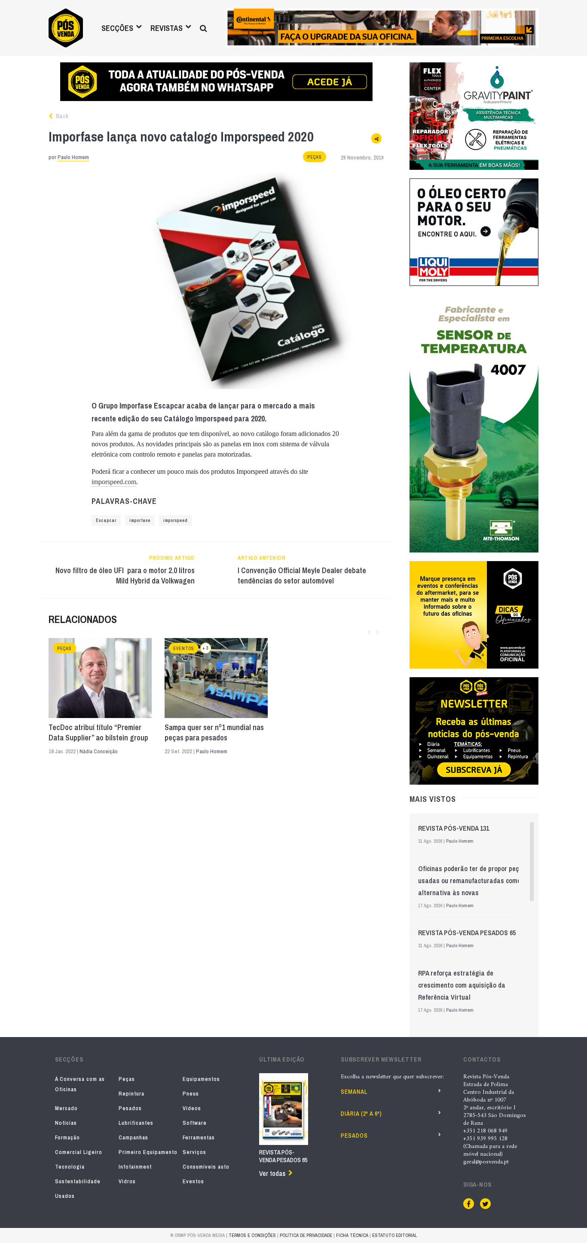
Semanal (354, 1092)
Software (195, 1122)
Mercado (66, 1108)
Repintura (131, 1093)
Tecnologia (70, 1166)
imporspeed (175, 520)
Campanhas (133, 1137)
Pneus (191, 1093)
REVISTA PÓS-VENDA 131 (453, 828)
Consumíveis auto (206, 1166)
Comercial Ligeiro (78, 1152)
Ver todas (272, 1173)
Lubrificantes (136, 1122)
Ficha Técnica (352, 1235)
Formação (67, 1137)
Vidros (127, 1181)
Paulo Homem (73, 157)
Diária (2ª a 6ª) (361, 1113)
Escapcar (106, 520)
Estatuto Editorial (394, 1235)
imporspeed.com (114, 481)
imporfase (139, 520)
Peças (314, 157)
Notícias (66, 1122)
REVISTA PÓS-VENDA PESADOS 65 (467, 932)
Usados (65, 1196)
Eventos (183, 648)
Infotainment (135, 1166)
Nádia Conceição (98, 751)
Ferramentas (199, 1137)
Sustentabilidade (78, 1181)
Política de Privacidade (306, 1235)
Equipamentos (201, 1079)
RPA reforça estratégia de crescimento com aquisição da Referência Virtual (461, 985)
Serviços (194, 1152)
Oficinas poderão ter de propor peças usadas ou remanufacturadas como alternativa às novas (472, 880)
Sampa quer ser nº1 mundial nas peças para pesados (214, 732)
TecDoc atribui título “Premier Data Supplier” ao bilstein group (98, 732)
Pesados (130, 1108)
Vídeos (192, 1108)
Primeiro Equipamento (148, 1152)
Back (61, 116)
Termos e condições (252, 1235)
